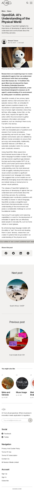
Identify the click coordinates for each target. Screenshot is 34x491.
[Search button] (27, 3)
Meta (3, 11)
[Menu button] (31, 3)
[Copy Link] (28, 253)
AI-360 (5, 397)
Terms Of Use (6, 452)
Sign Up (4, 474)
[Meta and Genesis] (8, 383)
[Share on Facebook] (6, 253)
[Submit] (30, 420)
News (9, 11)
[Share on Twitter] (13, 253)
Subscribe (5, 481)
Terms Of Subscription (9, 455)
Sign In (4, 477)
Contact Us (5, 459)
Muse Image (21, 392)
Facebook (7, 434)
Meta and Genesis (6, 393)
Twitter (6, 437)
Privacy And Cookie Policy (11, 448)
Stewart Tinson (13, 40)
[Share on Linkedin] (20, 253)
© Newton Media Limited (10, 462)
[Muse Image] (22, 383)
